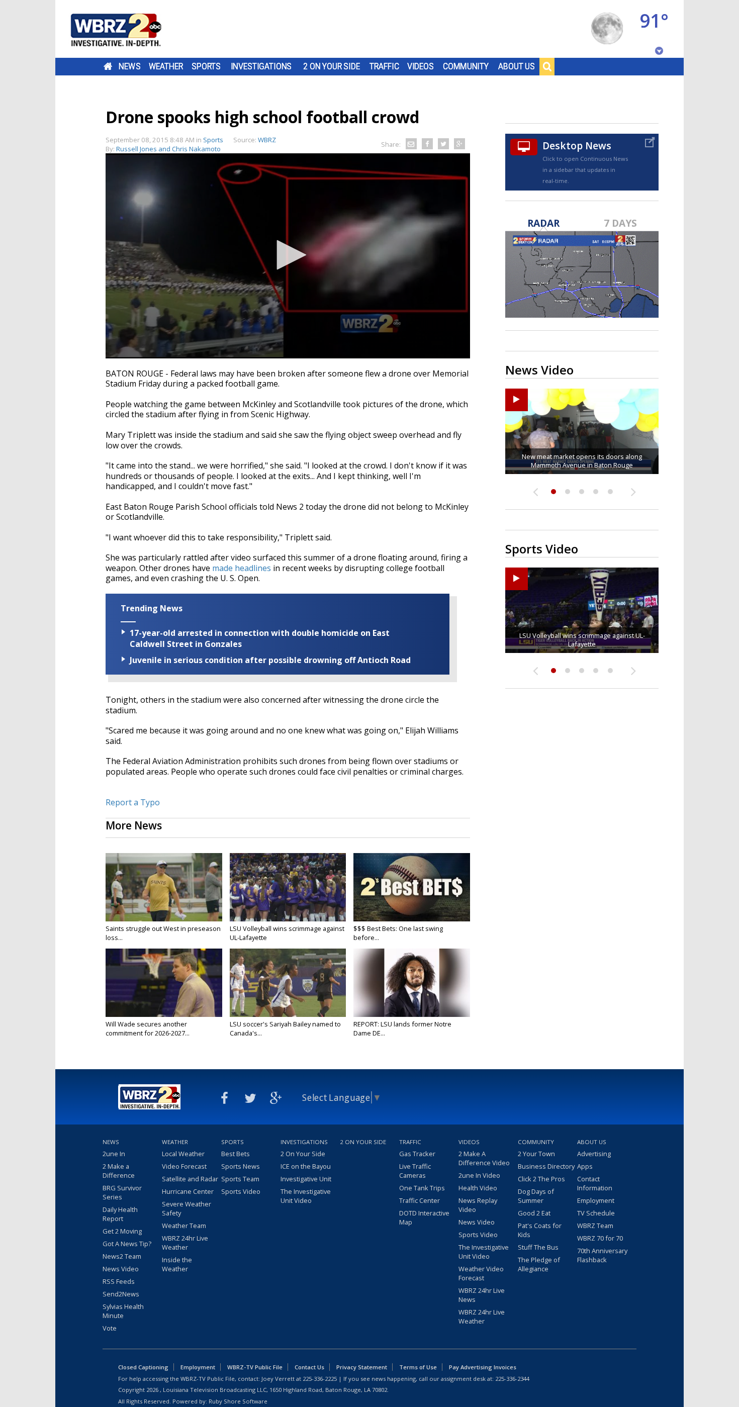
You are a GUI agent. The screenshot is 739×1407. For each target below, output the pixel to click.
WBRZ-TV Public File (255, 1367)
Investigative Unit (306, 1178)
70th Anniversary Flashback (602, 1255)
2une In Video (479, 1175)
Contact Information (594, 1183)
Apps (585, 1166)
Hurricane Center (188, 1191)
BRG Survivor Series (122, 1192)
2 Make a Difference (119, 1171)
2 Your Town (536, 1153)
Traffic (384, 66)
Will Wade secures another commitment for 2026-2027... (148, 1028)
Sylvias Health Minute (123, 1311)
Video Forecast (184, 1166)
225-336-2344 (512, 1378)
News (129, 66)
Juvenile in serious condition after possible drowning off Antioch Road (270, 660)
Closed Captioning (143, 1367)
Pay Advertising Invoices (482, 1367)
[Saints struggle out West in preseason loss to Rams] (164, 887)
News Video (121, 1268)
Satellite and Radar (190, 1178)
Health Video (477, 1187)
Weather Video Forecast (481, 1273)
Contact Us (309, 1367)
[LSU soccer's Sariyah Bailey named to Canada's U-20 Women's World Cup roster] (288, 983)
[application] (288, 255)
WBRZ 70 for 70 (600, 1238)
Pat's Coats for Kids (540, 1230)
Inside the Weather (177, 1264)
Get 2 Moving (122, 1231)
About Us (516, 66)
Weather (166, 66)
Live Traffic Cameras (415, 1171)
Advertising (594, 1153)
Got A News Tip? (127, 1243)
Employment (595, 1200)
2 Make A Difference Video (484, 1158)
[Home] (128, 29)
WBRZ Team (595, 1225)
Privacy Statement (361, 1367)
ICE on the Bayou (306, 1166)
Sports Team (240, 1178)
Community (466, 66)
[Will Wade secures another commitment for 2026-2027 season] (164, 983)
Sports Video (240, 1191)
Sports (206, 66)
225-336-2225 (320, 1378)
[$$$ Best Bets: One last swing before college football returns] (411, 887)
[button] (288, 255)
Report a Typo (133, 802)
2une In (114, 1153)
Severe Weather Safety (186, 1208)
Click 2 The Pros (541, 1178)
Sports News (240, 1166)
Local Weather (183, 1153)
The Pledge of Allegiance (539, 1264)
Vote (110, 1328)
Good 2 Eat (534, 1212)
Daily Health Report (120, 1214)
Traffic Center (419, 1200)
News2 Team (122, 1256)
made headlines (241, 568)
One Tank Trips (422, 1187)
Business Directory (546, 1166)
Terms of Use (418, 1367)
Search (546, 66)
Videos (420, 66)
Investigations (261, 66)
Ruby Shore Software (238, 1401)
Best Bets (235, 1153)
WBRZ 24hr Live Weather (185, 1243)
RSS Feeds (119, 1281)
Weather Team (184, 1225)
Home (108, 66)
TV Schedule (596, 1212)
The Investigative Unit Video (306, 1196)
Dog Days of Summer (536, 1196)
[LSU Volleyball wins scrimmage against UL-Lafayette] (288, 887)
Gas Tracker (417, 1153)
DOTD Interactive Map (424, 1217)
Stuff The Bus (538, 1247)
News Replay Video (477, 1205)
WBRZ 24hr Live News (481, 1295)
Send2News (121, 1293)
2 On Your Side (331, 66)
